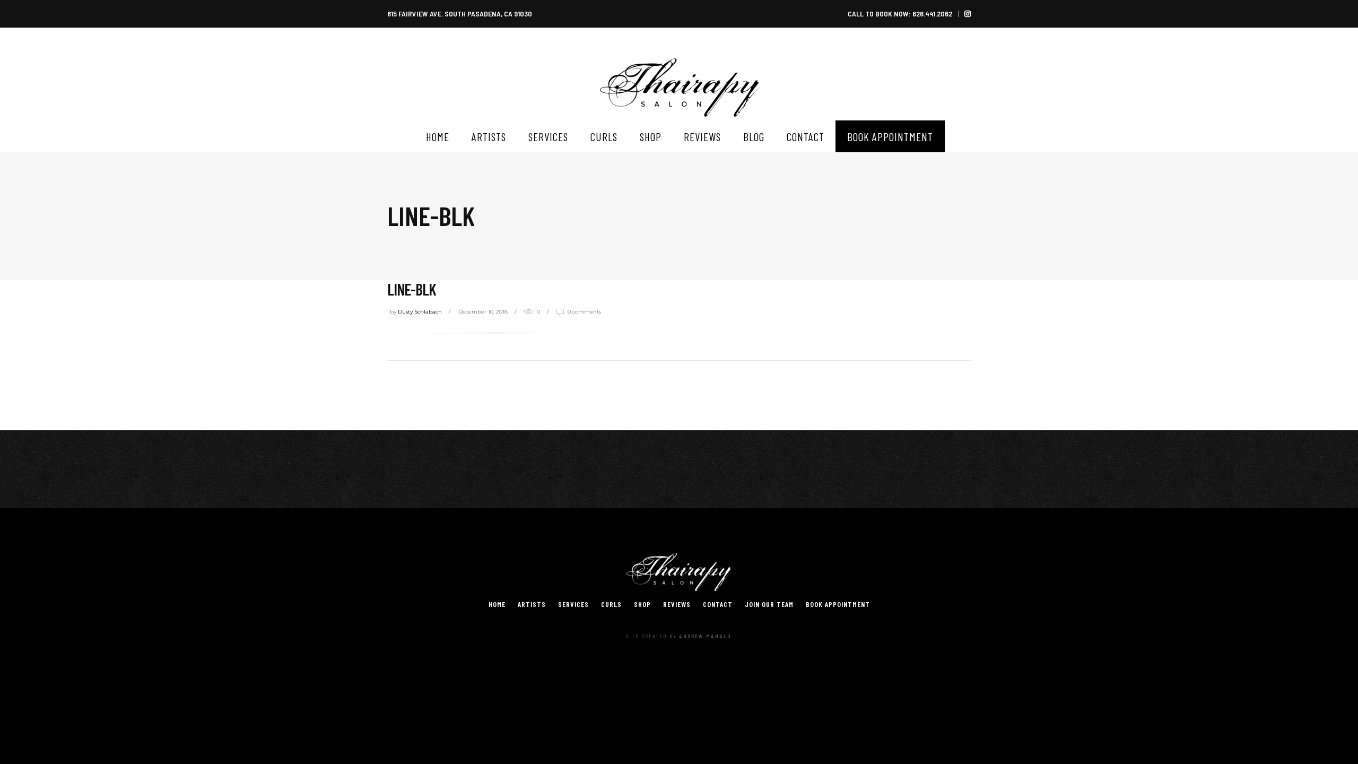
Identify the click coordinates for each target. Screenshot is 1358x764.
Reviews (677, 604)
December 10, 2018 (483, 311)
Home (497, 604)
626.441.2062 (932, 13)
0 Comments (584, 311)
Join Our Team (769, 604)
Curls (611, 604)
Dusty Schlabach (420, 311)
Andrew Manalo (705, 636)
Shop (642, 604)
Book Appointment (838, 604)
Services (573, 604)
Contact (718, 604)
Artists (532, 604)
